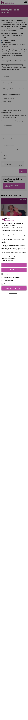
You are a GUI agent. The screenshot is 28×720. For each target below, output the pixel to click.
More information (13, 293)
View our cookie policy (7, 260)
